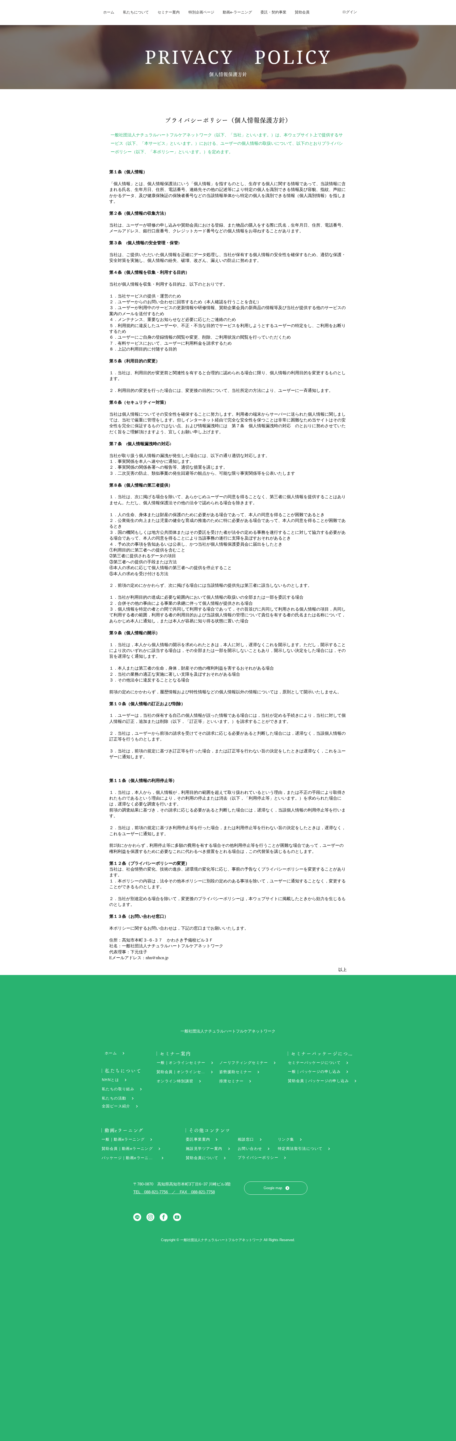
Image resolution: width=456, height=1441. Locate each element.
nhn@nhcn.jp (157, 957)
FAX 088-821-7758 (197, 1192)
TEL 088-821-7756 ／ (156, 1192)
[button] (135, 12)
